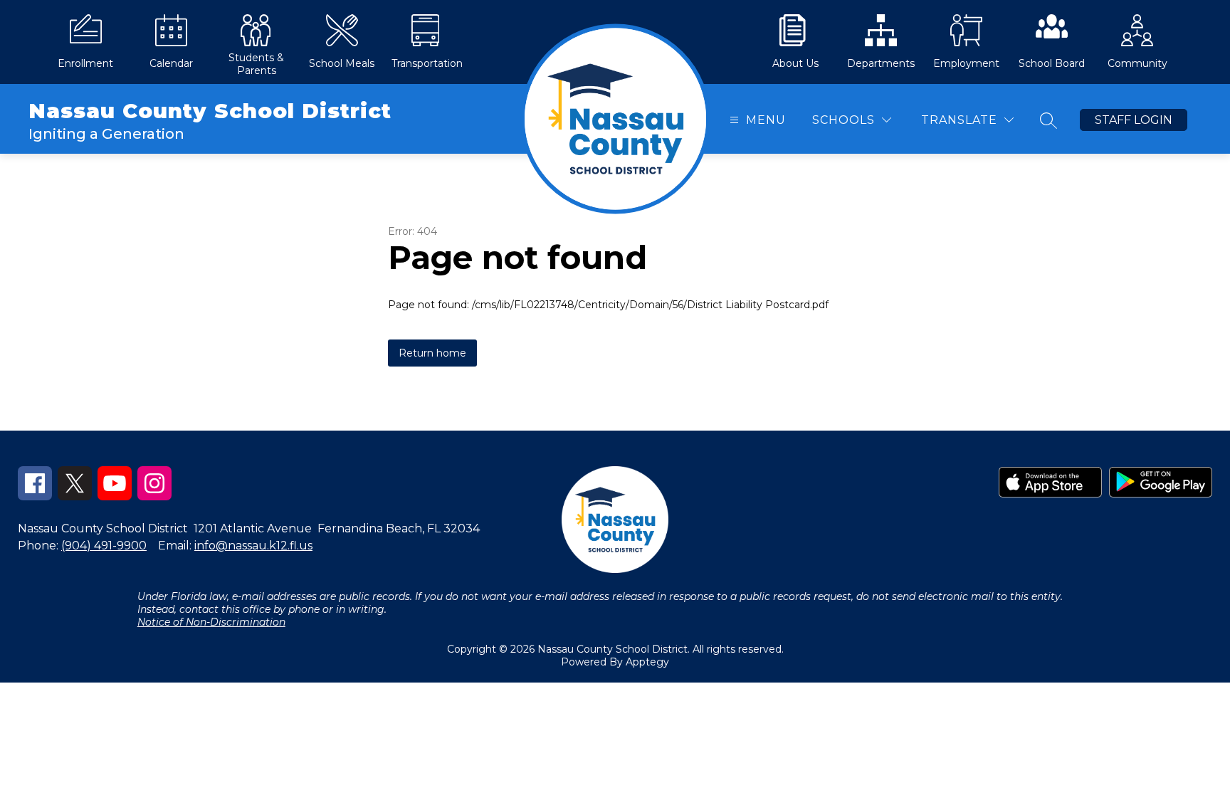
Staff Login (1133, 120)
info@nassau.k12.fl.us (253, 545)
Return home (432, 353)
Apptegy (647, 662)
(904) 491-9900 (104, 545)
